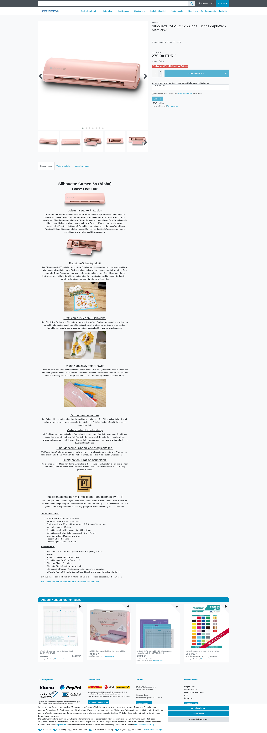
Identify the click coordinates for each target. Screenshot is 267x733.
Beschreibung (46, 166)
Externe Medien (80, 729)
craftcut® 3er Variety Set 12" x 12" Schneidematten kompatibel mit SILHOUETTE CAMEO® (154, 652)
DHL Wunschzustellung (103, 729)
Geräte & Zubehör (89, 11)
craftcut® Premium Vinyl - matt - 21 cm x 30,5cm (202, 651)
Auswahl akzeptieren (198, 719)
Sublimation (139, 11)
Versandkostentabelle (97, 702)
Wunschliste (159, 103)
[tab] (46, 166)
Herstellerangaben (82, 166)
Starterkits (222, 11)
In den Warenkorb (196, 73)
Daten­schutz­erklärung (144, 725)
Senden (157, 99)
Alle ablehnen (198, 714)
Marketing (62, 729)
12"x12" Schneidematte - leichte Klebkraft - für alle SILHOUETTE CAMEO (56, 652)
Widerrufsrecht (190, 689)
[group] (60, 626)
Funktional (136, 729)
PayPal (123, 729)
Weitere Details (63, 166)
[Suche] (191, 3)
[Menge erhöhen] (160, 71)
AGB (186, 695)
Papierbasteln (177, 11)
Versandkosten (172, 106)
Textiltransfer (124, 11)
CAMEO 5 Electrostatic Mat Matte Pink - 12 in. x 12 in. (106, 651)
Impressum (189, 698)
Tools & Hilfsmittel (158, 11)
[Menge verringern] (160, 75)
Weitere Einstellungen (153, 729)
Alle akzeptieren (198, 708)
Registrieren (189, 686)
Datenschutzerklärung (194, 692)
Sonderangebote (208, 11)
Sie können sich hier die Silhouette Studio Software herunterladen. (70, 582)
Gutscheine (193, 11)
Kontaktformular (143, 703)
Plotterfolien (107, 11)
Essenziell (47, 729)
